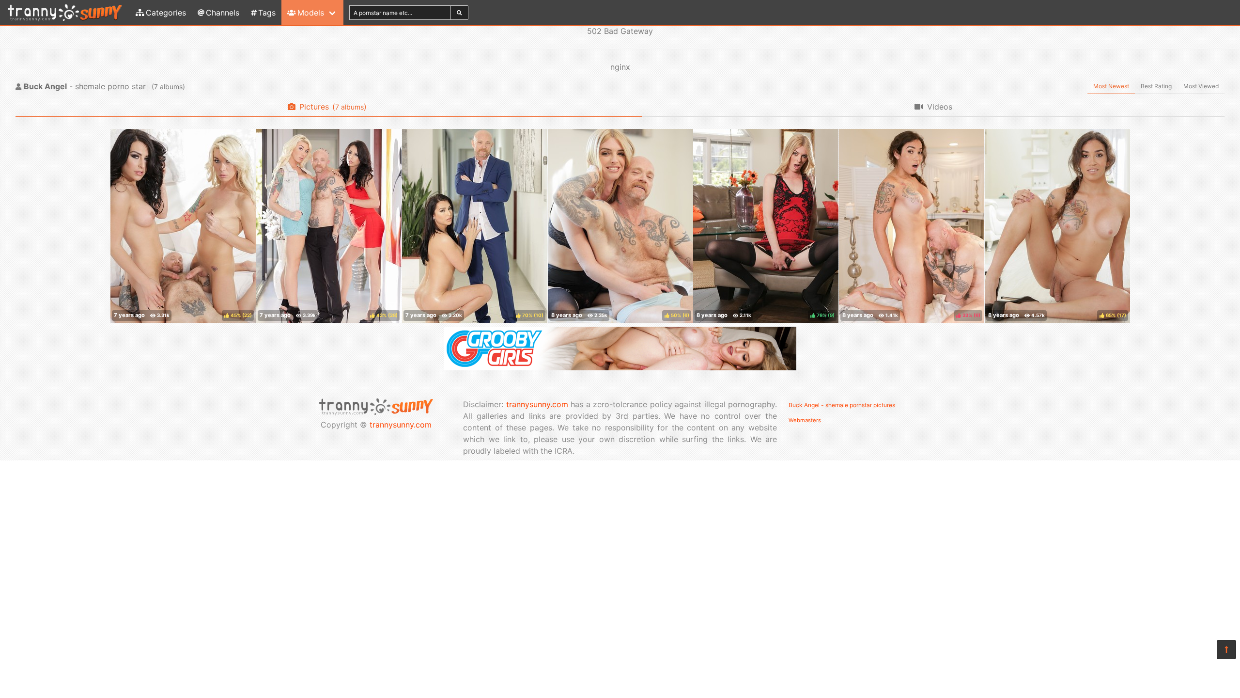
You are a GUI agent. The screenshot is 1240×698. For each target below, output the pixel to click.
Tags (267, 12)
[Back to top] (1226, 649)
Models (310, 12)
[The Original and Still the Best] (620, 367)
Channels (222, 12)
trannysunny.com (401, 424)
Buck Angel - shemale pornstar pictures (842, 405)
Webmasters (805, 420)
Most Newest (1111, 86)
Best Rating (1156, 86)
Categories (166, 12)
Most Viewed (1201, 86)
